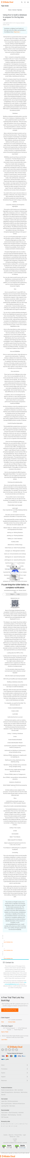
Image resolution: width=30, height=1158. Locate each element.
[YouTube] (13, 1049)
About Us (11, 1135)
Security (3, 1094)
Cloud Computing (13, 1112)
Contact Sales (11, 1022)
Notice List (12, 1136)
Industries (21, 1112)
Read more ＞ (17, 32)
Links (17, 1136)
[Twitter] (9, 1049)
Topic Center (4, 1112)
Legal (24, 1135)
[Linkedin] (6, 1049)
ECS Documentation (13, 1101)
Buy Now (11, 942)
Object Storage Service (7, 1092)
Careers (6, 1135)
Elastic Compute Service (7, 1090)
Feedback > (15, 607)
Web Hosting (24, 1092)
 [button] (4, 594)
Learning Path (5, 1106)
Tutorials (19, 1115)
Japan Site (4, 1101)
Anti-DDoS (20, 1090)
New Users (12, 1106)
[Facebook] (2, 1049)
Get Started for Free (9, 1010)
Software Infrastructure (19, 1103)
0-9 (16, 1126)
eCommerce (17, 1092)
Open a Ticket (4, 1031)
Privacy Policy (18, 1135)
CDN (15, 1090)
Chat (2, 1022)
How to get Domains (6, 1103)
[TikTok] (16, 1049)
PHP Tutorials (4, 1117)
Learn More (6, 942)
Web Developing (12, 1115)
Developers (4, 1115)
